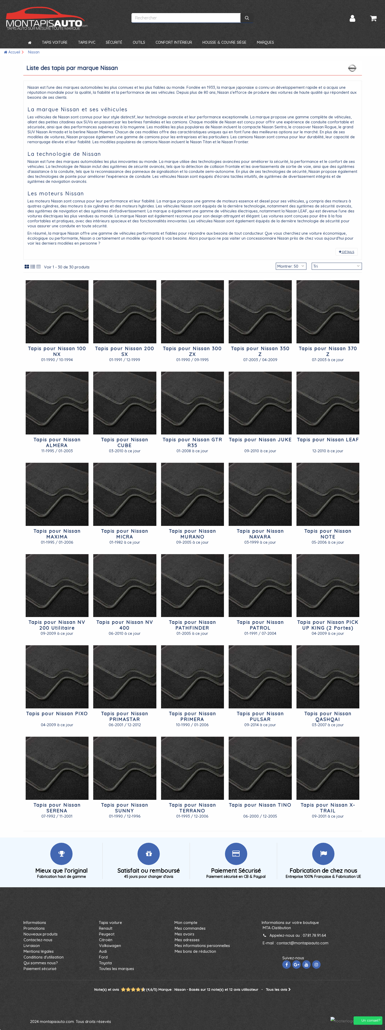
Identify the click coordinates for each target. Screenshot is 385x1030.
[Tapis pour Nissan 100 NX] (57, 311)
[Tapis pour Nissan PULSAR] (260, 676)
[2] (123, 989)
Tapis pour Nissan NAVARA (260, 534)
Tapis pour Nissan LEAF (328, 440)
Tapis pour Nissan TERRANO (192, 808)
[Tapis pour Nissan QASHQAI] (328, 676)
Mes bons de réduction (195, 951)
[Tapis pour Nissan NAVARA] (260, 494)
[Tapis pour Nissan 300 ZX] (192, 311)
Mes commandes (190, 928)
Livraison (32, 945)
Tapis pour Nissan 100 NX (57, 351)
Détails (347, 252)
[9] (141, 989)
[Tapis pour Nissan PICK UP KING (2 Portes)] (328, 585)
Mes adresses (187, 939)
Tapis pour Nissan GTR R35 (192, 442)
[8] (138, 989)
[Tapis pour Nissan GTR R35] (192, 403)
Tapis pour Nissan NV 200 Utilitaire (57, 625)
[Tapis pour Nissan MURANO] (192, 494)
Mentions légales (39, 951)
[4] (128, 989)
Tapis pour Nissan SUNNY (124, 808)
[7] (136, 989)
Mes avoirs (184, 934)
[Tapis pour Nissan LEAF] (328, 403)
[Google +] (296, 964)
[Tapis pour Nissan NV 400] (124, 585)
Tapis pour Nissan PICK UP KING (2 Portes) (328, 625)
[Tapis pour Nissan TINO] (260, 768)
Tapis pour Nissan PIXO (57, 713)
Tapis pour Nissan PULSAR (260, 716)
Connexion (352, 18)
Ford (103, 957)
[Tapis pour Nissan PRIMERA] (192, 676)
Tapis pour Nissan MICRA (124, 534)
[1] (121, 989)
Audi (103, 951)
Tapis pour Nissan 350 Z (260, 351)
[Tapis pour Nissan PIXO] (57, 676)
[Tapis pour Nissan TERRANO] (192, 768)
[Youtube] (306, 964)
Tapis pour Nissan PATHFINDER (192, 625)
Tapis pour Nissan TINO (260, 805)
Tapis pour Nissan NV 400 (124, 625)
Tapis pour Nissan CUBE (124, 442)
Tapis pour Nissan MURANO (192, 534)
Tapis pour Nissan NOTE (327, 534)
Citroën (105, 939)
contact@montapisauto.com (302, 942)
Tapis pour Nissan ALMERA (57, 442)
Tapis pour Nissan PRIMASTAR (124, 716)
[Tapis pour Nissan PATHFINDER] (192, 585)
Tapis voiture (110, 922)
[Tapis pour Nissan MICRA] (124, 494)
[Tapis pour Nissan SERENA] (57, 768)
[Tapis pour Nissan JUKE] (260, 403)
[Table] (38, 267)
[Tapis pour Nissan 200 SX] (124, 311)
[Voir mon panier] (373, 18)
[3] (126, 989)
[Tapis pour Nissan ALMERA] (57, 403)
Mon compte (185, 922)
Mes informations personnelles (202, 945)
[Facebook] (286, 964)
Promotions (34, 928)
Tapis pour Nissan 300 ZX (192, 351)
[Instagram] (316, 964)
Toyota (105, 962)
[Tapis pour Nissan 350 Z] (260, 311)
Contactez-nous (38, 939)
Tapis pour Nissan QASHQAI (327, 716)
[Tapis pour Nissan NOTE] (328, 494)
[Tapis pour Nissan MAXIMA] (57, 494)
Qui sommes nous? (41, 962)
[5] (131, 989)
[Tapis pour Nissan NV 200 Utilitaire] (57, 585)
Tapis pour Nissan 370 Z (328, 351)
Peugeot (106, 934)
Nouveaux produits (41, 934)
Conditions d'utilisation (44, 957)
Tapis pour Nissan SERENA (57, 808)
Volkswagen (110, 945)
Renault (105, 928)
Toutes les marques (116, 968)
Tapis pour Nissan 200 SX (124, 351)
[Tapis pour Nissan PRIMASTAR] (124, 676)
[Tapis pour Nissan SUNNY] (124, 768)
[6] (133, 989)
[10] (143, 989)
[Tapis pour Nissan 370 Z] (328, 311)
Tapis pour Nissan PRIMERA (192, 716)
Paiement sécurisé (40, 968)
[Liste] (32, 267)
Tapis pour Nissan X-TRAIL (328, 808)
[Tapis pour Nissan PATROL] (260, 585)
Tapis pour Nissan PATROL (260, 625)
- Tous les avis (191, 989)
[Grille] (27, 267)
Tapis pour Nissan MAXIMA (57, 534)
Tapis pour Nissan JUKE (260, 440)
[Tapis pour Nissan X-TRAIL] (328, 768)
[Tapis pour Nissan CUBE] (124, 403)
